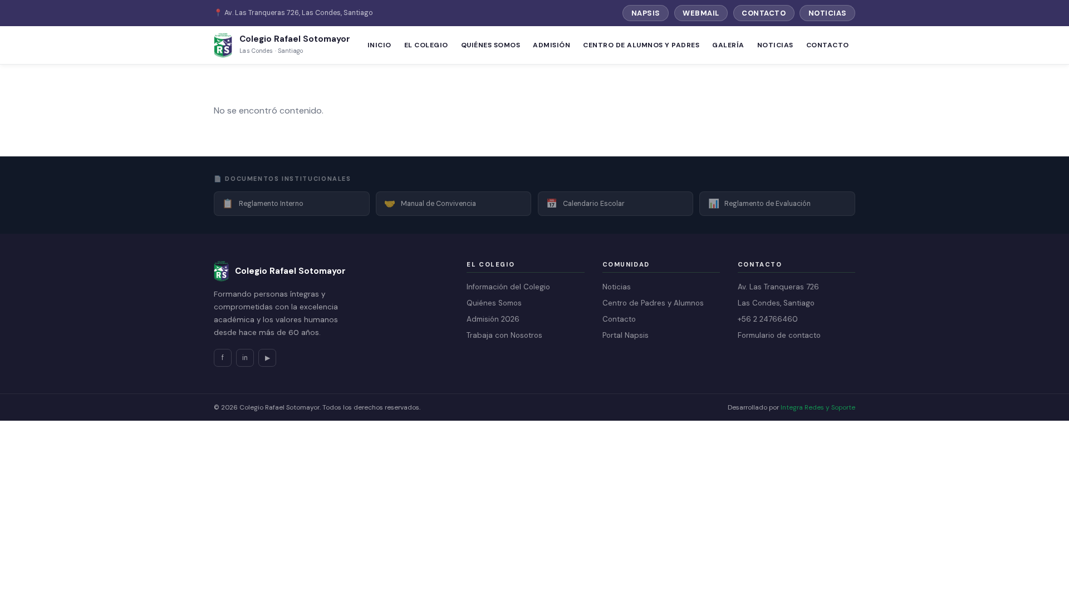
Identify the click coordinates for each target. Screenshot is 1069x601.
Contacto (764, 13)
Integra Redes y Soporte (818, 407)
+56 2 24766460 (768, 319)
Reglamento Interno (262, 203)
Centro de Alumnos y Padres (641, 45)
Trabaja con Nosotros (504, 335)
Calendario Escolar (585, 203)
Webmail (701, 13)
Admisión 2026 (493, 319)
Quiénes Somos (490, 45)
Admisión (551, 45)
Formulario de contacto (779, 335)
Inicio (379, 45)
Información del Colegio (508, 287)
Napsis (645, 13)
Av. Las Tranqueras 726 (778, 287)
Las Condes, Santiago (776, 303)
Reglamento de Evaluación (759, 203)
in (245, 357)
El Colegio (426, 45)
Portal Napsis (625, 335)
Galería (728, 45)
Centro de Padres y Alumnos (653, 303)
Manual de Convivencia (430, 203)
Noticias (827, 13)
